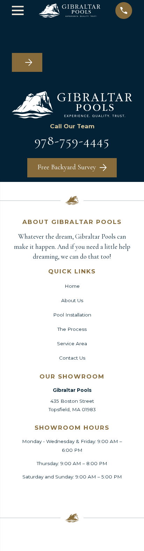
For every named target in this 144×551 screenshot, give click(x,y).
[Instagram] (72, 493)
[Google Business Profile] (51, 493)
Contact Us (72, 358)
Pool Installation (72, 315)
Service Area (72, 343)
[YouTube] (115, 493)
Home (72, 286)
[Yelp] (93, 493)
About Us (72, 300)
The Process (72, 329)
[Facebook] (29, 493)
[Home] (69, 11)
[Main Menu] (18, 10)
